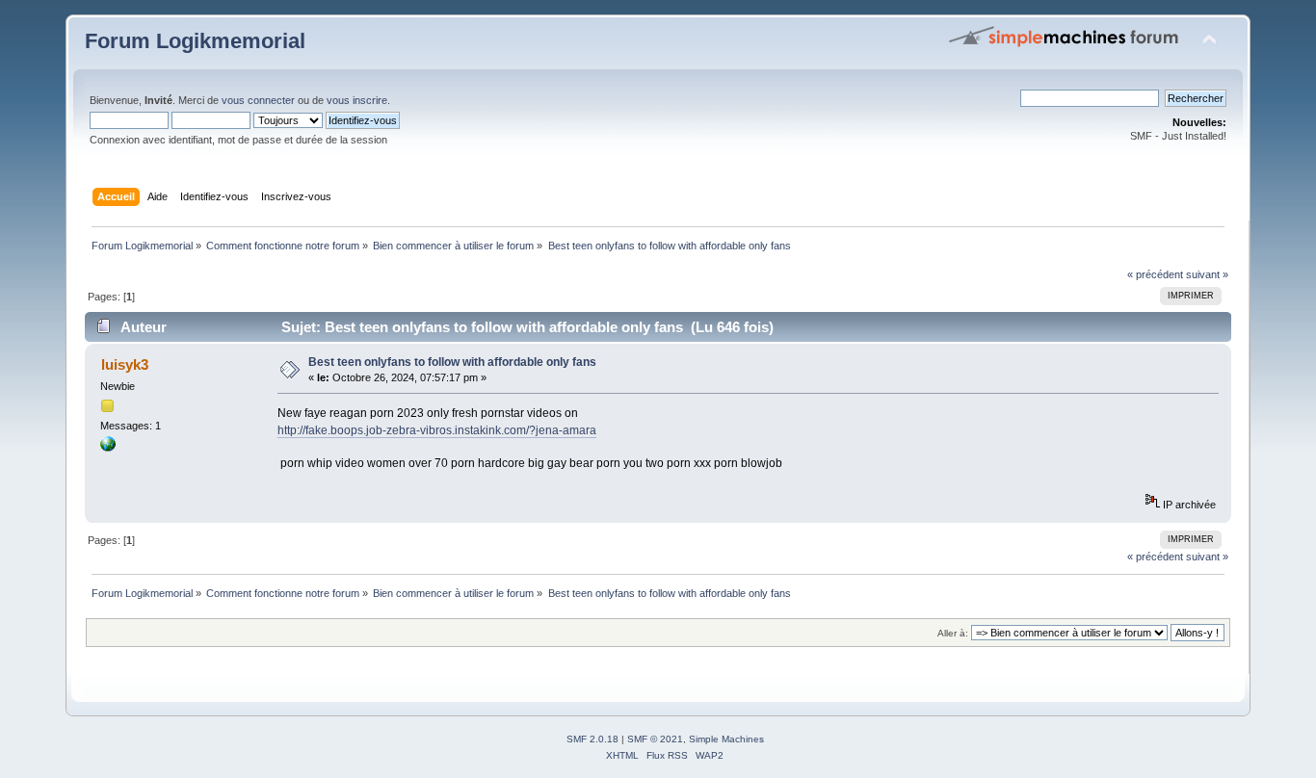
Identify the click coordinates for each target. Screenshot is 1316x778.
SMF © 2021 (655, 739)
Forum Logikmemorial (195, 41)
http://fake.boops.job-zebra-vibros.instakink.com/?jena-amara (436, 430)
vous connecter (258, 100)
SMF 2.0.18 (592, 739)
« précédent (1155, 274)
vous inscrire (357, 100)
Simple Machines (726, 739)
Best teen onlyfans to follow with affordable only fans (452, 362)
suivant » (1207, 274)
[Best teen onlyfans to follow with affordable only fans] (108, 448)
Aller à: (952, 633)
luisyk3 (124, 364)
